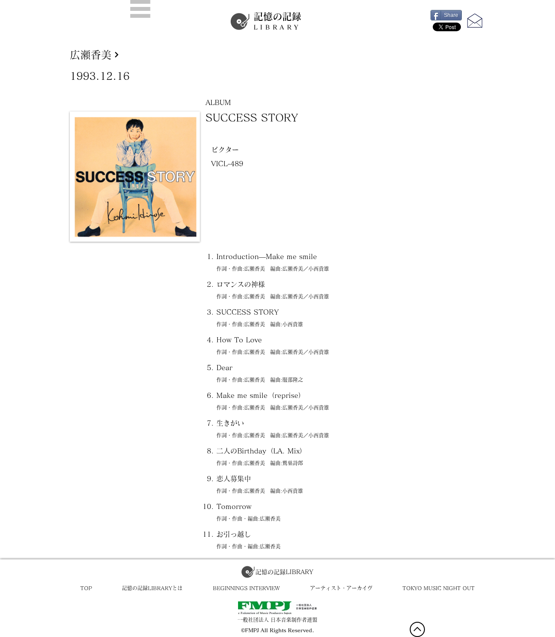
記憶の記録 (277, 21)
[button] (140, 9)
